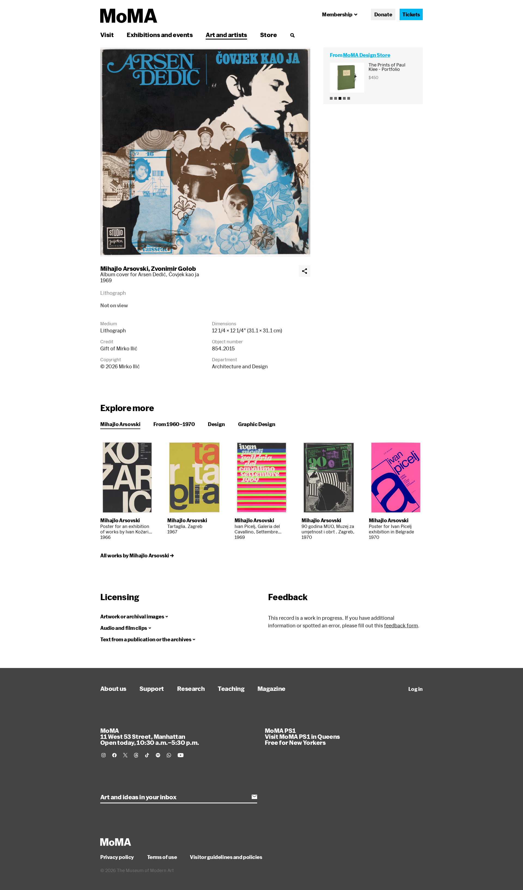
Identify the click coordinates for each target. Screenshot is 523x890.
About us (113, 688)
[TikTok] (147, 755)
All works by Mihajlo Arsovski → (137, 555)
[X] (125, 755)
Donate (383, 14)
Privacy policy (117, 857)
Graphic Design (256, 424)
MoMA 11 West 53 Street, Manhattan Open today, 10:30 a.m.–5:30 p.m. (149, 736)
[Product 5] (348, 98)
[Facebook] (114, 755)
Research (191, 688)
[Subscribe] (254, 797)
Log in (415, 689)
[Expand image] (205, 152)
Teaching (231, 688)
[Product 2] (335, 98)
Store (268, 34)
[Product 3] (340, 98)
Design (216, 424)
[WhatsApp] (169, 755)
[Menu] (292, 35)
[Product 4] (344, 98)
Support (151, 688)
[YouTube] (181, 755)
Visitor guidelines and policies (226, 857)
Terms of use (162, 857)
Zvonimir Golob (173, 268)
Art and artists (226, 35)
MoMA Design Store (366, 55)
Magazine (271, 688)
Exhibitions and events (160, 35)
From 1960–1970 (174, 424)
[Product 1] (331, 98)
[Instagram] (103, 755)
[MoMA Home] (128, 16)
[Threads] (136, 755)
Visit (107, 35)
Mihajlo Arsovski (124, 268)
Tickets (411, 14)
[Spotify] (158, 755)
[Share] (304, 271)
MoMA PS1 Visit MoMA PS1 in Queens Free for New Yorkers (302, 736)
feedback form (401, 625)
